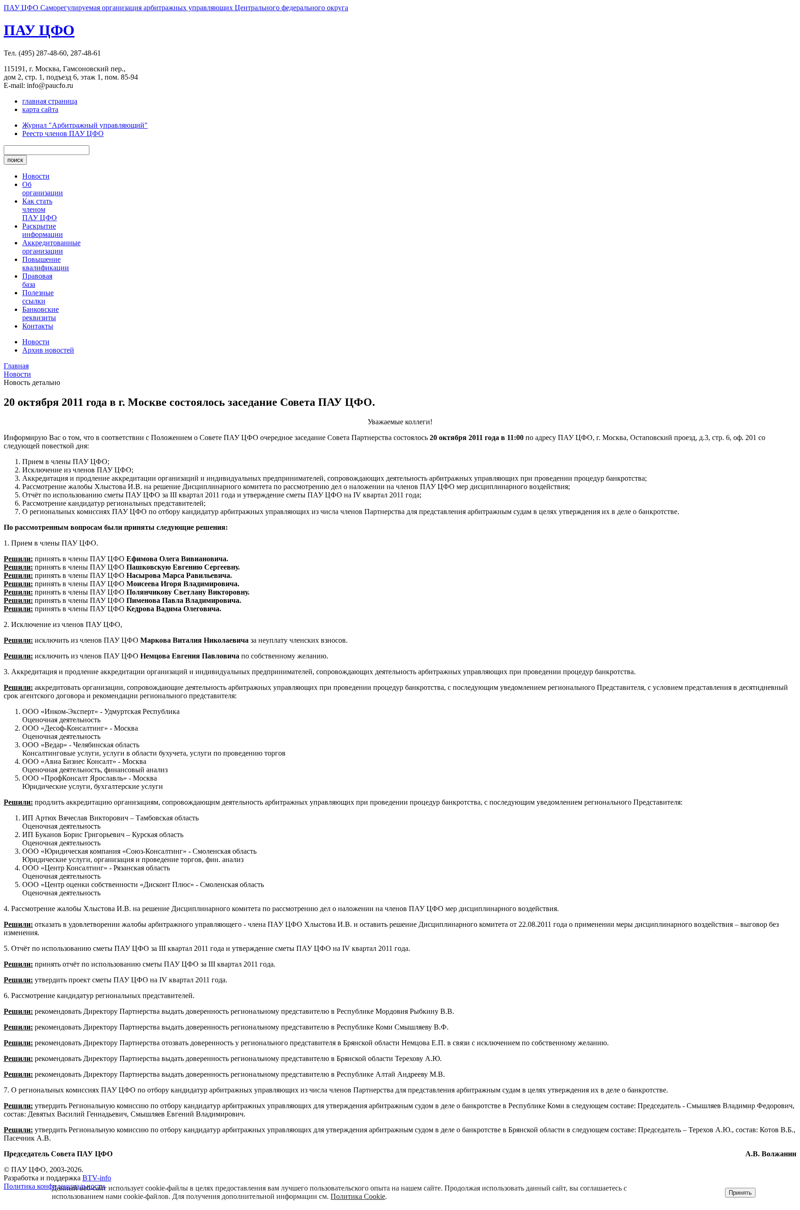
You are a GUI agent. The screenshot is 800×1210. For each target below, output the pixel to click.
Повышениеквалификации (45, 263)
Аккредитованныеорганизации (51, 247)
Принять (740, 1192)
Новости (36, 176)
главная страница (49, 101)
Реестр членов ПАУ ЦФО (63, 133)
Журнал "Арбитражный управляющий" (85, 125)
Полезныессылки (38, 297)
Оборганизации (42, 188)
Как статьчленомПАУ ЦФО (39, 209)
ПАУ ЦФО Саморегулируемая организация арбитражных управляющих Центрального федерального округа (176, 8)
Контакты (37, 326)
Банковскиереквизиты (40, 313)
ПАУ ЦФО (39, 30)
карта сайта (40, 109)
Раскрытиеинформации (42, 230)
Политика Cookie (358, 1196)
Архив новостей (48, 350)
